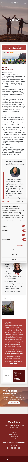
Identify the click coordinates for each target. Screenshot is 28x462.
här (21, 48)
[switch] (24, 230)
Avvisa (14, 259)
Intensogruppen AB (20, 442)
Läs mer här (13, 402)
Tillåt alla (14, 250)
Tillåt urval (14, 254)
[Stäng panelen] (25, 201)
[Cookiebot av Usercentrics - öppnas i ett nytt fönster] (17, 201)
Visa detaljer (20, 245)
